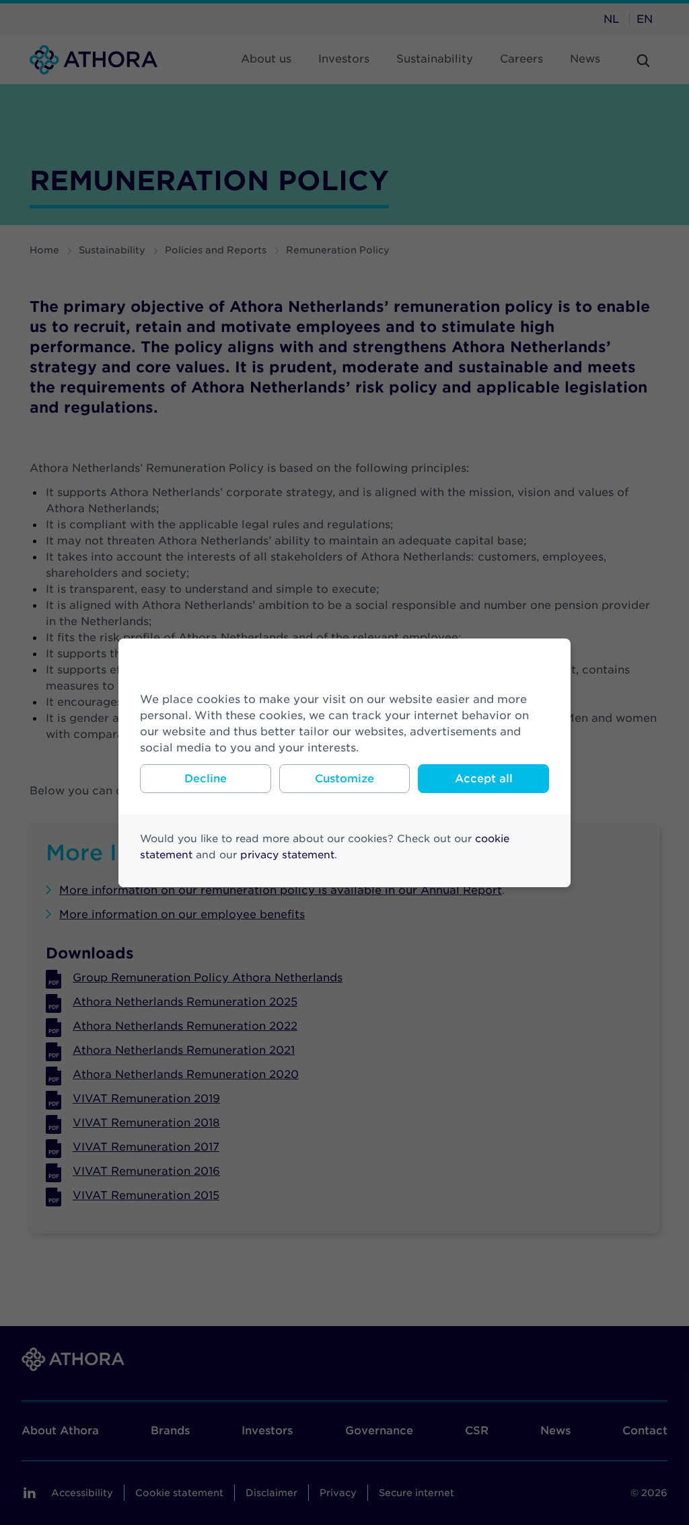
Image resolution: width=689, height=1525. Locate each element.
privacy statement (287, 855)
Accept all (484, 778)
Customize (344, 778)
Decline (205, 778)
